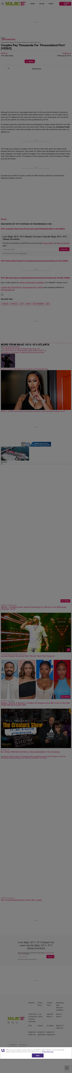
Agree (37, 1055)
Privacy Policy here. (48, 1052)
